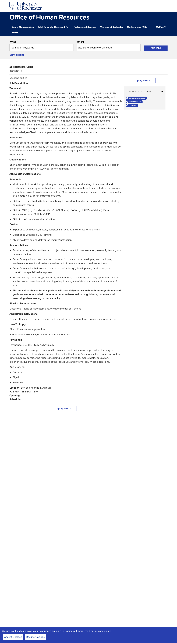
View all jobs (16, 55)
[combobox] (41, 45)
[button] (144, 91)
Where (80, 42)
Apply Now (63, 408)
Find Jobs (155, 48)
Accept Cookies (13, 637)
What (12, 42)
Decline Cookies (35, 637)
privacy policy (103, 631)
